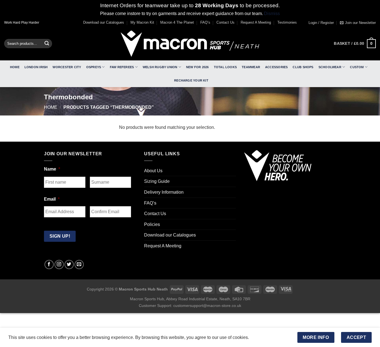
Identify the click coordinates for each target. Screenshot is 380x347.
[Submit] (46, 43)
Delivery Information (164, 192)
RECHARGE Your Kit (191, 80)
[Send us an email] (79, 264)
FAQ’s (205, 22)
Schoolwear (330, 67)
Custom (357, 67)
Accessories (276, 67)
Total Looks (225, 67)
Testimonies (287, 22)
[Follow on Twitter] (69, 264)
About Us (153, 170)
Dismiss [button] (272, 13)
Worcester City (67, 67)
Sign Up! (60, 236)
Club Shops (303, 67)
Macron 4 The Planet (177, 22)
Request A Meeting (256, 22)
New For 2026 (197, 67)
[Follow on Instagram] (59, 264)
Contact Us (225, 22)
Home (14, 67)
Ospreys (93, 67)
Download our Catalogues (103, 22)
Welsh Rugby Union (160, 67)
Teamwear (251, 67)
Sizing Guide (157, 181)
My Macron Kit (142, 22)
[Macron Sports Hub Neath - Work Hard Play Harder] (190, 44)
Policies (152, 224)
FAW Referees (122, 67)
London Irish (36, 67)
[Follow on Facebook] (49, 264)
